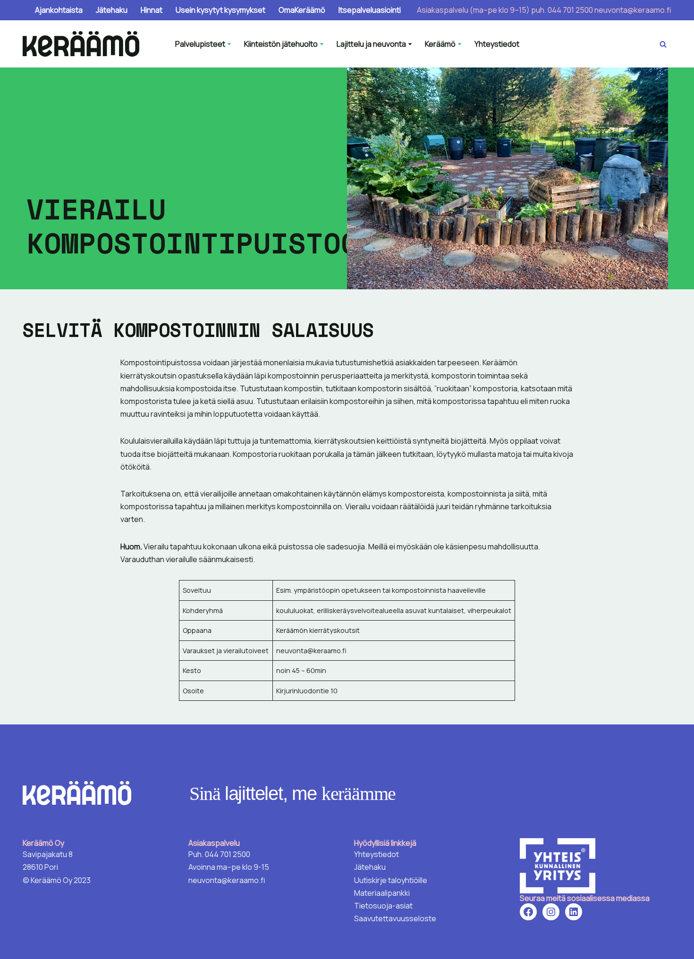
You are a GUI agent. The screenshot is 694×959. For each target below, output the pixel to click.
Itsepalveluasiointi (370, 10)
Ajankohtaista (59, 10)
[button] (229, 44)
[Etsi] (663, 44)
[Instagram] (550, 911)
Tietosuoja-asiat (383, 905)
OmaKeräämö (302, 10)
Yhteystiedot (496, 44)
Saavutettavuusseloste (395, 918)
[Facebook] (528, 911)
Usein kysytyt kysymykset (220, 10)
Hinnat (151, 10)
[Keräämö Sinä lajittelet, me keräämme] (83, 44)
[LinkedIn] (573, 911)
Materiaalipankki (382, 893)
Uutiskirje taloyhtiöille (390, 880)
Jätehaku (111, 10)
